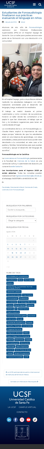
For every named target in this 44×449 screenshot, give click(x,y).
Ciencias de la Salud (26, 161)
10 (8, 249)
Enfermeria (11, 319)
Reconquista (24, 343)
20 (21, 253)
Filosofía (29, 322)
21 (25, 253)
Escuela (19, 319)
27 (21, 257)
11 (12, 249)
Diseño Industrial (13, 312)
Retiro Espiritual (22, 346)
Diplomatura (23, 309)
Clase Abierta (27, 295)
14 (25, 249)
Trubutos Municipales (14, 357)
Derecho (10, 309)
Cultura (10, 305)
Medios (26, 333)
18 (12, 253)
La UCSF (12, 407)
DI (16, 309)
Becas (20, 280)
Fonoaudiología (35, 27)
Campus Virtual (27, 407)
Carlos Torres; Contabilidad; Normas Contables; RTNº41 (19, 287)
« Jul (8, 267)
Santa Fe (10, 350)
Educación (31, 315)
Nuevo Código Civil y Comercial (18, 336)
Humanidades (27, 326)
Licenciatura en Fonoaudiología (13, 190)
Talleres (9, 353)
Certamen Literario (14, 291)
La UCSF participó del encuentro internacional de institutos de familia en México (22, 373)
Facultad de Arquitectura (16, 322)
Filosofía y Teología (13, 326)
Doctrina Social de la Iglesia (16, 315)
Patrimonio (19, 339)
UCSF (26, 357)
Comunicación (12, 298)
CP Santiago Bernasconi (26, 302)
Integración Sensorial (14, 333)
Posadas (28, 339)
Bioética (10, 283)
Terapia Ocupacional (21, 353)
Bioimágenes (29, 280)
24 (8, 257)
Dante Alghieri (20, 305)
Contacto (22, 412)
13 (20, 249)
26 (16, 257)
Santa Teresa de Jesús (22, 350)
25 (12, 257)
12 (16, 249)
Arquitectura (11, 280)
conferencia (24, 298)
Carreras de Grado (31, 187)
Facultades (6, 187)
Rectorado (10, 346)
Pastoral (10, 339)
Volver (23, 22)
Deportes (30, 305)
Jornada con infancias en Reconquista (23, 381)
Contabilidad (11, 302)
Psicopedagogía (12, 343)
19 (16, 253)
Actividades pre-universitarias (17, 276)
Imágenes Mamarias (14, 329)
